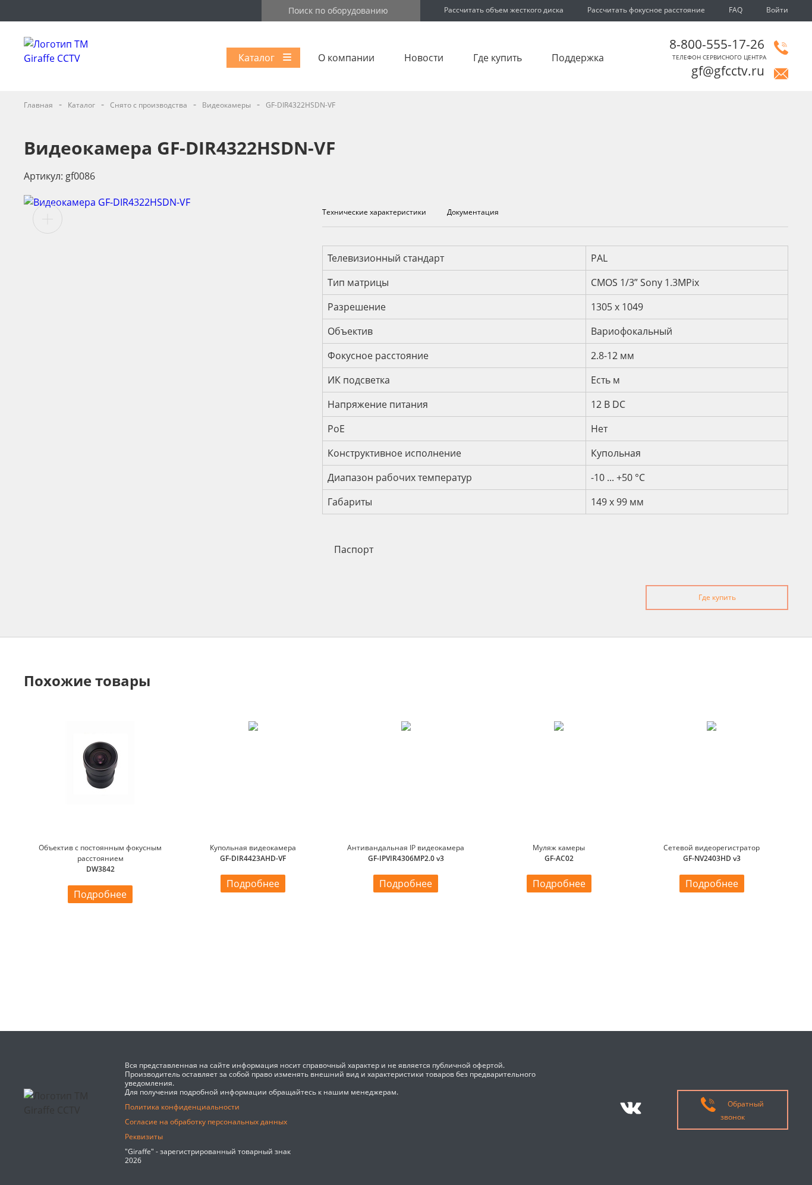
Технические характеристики (374, 212)
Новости (423, 57)
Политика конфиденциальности (182, 1107)
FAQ (735, 10)
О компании (346, 57)
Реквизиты (144, 1136)
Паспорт (353, 549)
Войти (777, 10)
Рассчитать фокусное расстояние (646, 10)
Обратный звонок (742, 1110)
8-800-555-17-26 (716, 44)
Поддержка (578, 57)
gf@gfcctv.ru (727, 70)
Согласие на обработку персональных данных (206, 1122)
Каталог (256, 57)
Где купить (497, 57)
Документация (473, 212)
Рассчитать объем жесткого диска (504, 10)
